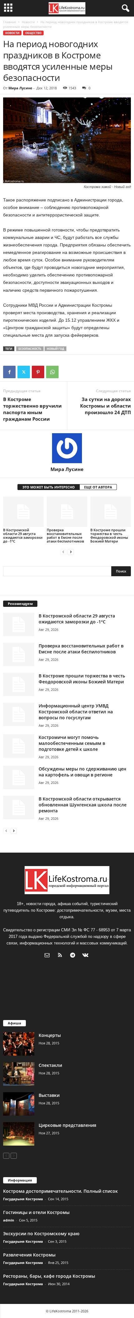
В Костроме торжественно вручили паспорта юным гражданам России (32, 409)
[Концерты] (18, 1044)
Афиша (14, 1023)
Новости (28, 22)
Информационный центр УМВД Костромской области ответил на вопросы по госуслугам (76, 712)
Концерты (50, 1035)
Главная (9, 22)
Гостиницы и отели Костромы (36, 1212)
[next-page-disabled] (14, 1155)
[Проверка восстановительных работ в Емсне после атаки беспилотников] (67, 512)
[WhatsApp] (52, 372)
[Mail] (48, 956)
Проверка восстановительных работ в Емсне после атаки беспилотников (65, 535)
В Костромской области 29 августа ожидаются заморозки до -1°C (22, 535)
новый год (55, 349)
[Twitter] (23, 372)
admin (8, 1220)
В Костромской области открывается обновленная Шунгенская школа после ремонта (83, 805)
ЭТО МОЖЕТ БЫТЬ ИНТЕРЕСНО (48, 487)
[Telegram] (74, 956)
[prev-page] (63, 551)
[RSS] (61, 956)
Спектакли (50, 1065)
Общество (33, 33)
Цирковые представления (67, 1125)
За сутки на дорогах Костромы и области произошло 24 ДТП (105, 405)
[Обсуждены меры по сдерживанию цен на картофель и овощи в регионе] (18, 777)
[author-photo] (67, 448)
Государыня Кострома (23, 1199)
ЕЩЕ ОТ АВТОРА (98, 487)
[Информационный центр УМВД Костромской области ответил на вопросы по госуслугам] (18, 714)
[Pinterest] (38, 372)
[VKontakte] (86, 956)
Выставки (49, 1095)
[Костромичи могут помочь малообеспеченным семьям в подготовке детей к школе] (18, 746)
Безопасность (29, 349)
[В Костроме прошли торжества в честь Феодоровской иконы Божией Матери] (110, 512)
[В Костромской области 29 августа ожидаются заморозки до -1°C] (23, 512)
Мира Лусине (20, 88)
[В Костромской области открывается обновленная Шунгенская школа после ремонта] (18, 807)
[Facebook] (9, 372)
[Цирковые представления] (18, 1134)
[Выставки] (18, 1104)
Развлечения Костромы (29, 1255)
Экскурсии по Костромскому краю (41, 1233)
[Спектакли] (18, 1074)
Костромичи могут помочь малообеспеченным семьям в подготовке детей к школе (72, 743)
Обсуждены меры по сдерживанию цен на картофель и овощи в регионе (82, 772)
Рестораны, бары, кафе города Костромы (49, 1276)
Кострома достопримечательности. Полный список (60, 1191)
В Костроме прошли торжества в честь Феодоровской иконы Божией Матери (109, 535)
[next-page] (71, 551)
